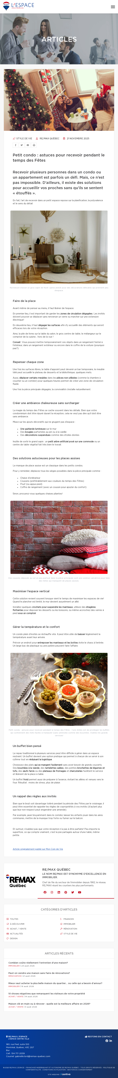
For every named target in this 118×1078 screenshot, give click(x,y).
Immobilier (69, 924)
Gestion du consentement (79, 1070)
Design (13, 939)
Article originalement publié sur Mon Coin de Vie (38, 849)
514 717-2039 (18, 1054)
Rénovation (70, 929)
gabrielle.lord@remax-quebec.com (32, 1056)
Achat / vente (17, 929)
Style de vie (24, 139)
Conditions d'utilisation (54, 1070)
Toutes (13, 919)
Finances (68, 919)
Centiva (65, 1074)
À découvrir (16, 924)
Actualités (16, 934)
